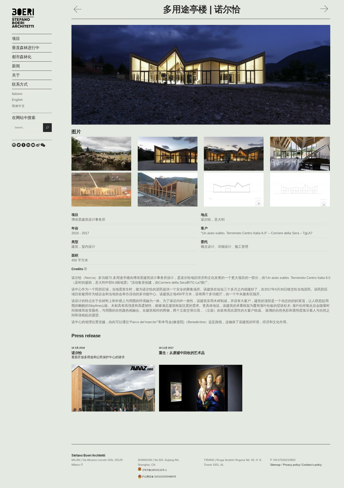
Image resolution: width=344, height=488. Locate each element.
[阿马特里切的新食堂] (325, 8)
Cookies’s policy (312, 464)
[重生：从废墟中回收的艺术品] (200, 392)
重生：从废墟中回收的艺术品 (181, 353)
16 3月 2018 (78, 347)
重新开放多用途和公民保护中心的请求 (98, 357)
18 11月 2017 (166, 347)
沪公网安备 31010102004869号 (159, 476)
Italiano (17, 93)
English (17, 99)
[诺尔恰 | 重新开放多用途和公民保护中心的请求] (113, 388)
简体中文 (18, 106)
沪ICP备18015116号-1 (154, 470)
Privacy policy (291, 464)
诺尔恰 (76, 353)
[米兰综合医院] (76, 8)
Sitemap (275, 464)
